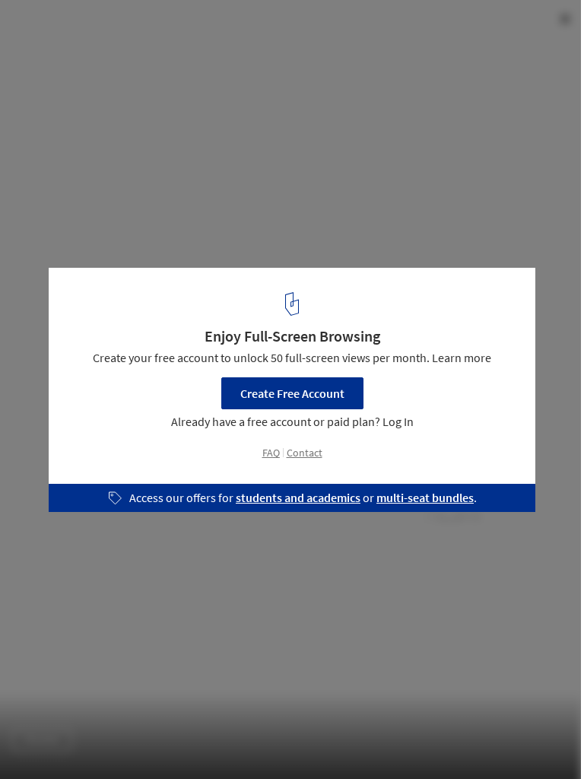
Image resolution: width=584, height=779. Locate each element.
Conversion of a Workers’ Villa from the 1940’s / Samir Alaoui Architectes (221, 40)
